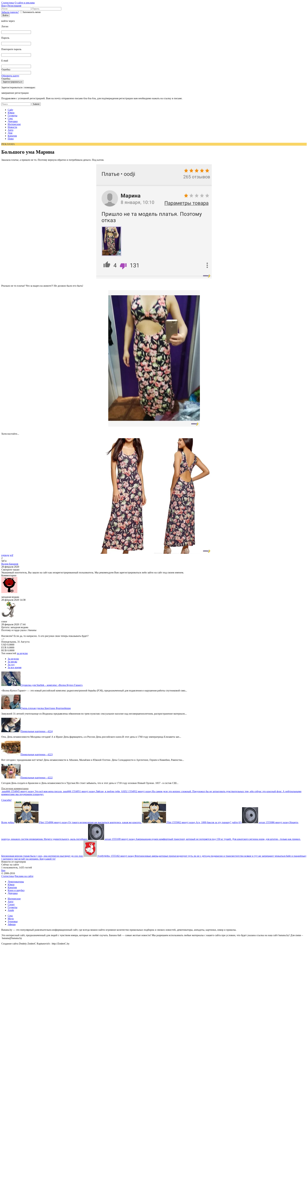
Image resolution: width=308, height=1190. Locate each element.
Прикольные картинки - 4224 (37, 731)
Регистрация (14, 5)
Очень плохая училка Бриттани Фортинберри (46, 708)
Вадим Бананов (9, 563)
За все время (14, 667)
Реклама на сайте (24, 876)
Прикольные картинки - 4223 (37, 754)
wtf (11, 555)
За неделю (13, 658)
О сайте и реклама (25, 2)
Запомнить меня (31, 12)
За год (11, 664)
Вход (4, 5)
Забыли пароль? (10, 12)
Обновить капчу (10, 75)
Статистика (7, 2)
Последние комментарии (15, 788)
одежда (5, 555)
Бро (3, 870)
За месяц (12, 661)
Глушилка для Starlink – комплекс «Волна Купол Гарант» (52, 685)
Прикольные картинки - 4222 (37, 777)
